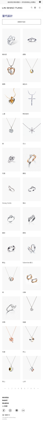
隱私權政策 (5, 403)
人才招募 (4, 406)
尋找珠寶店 (5, 397)
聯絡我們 (4, 400)
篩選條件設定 (21, 22)
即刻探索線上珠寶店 (29, 2)
